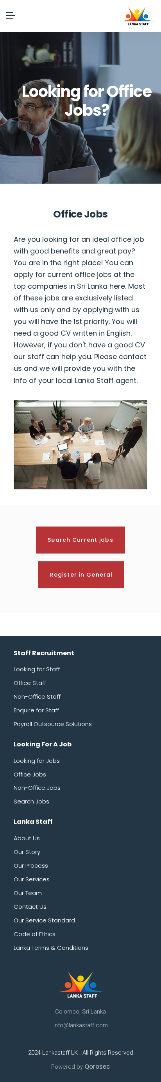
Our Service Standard (44, 920)
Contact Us (30, 906)
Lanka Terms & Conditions (51, 948)
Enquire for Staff (36, 710)
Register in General (81, 575)
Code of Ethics (34, 934)
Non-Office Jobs (37, 788)
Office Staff (30, 683)
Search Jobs (31, 801)
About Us (27, 838)
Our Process (31, 865)
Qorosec (97, 1066)
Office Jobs (30, 774)
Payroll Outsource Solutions (53, 724)
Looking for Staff (37, 669)
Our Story (27, 852)
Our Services (32, 879)
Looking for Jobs (37, 761)
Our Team (28, 893)
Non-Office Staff (37, 696)
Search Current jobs (80, 540)
